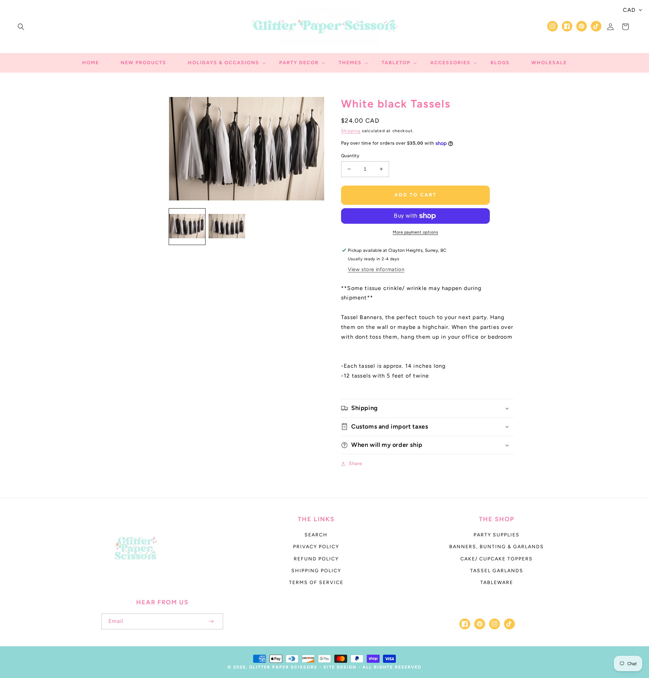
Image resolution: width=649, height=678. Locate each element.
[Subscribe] (211, 621)
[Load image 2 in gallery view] (227, 227)
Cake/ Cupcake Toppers (496, 559)
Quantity (350, 155)
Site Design (340, 667)
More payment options (415, 232)
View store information (376, 269)
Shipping (351, 130)
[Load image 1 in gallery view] (187, 227)
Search (316, 535)
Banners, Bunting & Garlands (496, 547)
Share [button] (355, 463)
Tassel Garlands (496, 571)
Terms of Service (316, 582)
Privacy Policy (316, 547)
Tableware (496, 582)
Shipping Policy (316, 571)
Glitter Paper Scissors (283, 667)
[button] (21, 26)
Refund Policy (316, 559)
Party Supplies (497, 535)
